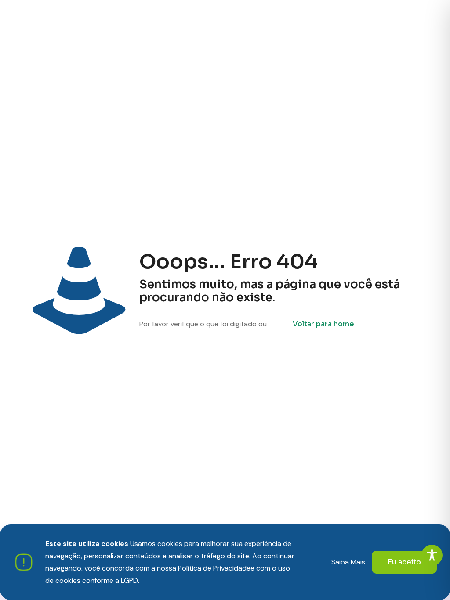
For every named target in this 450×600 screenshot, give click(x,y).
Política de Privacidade (214, 568)
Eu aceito (404, 562)
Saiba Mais (348, 562)
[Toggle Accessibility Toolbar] (432, 555)
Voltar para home (323, 324)
